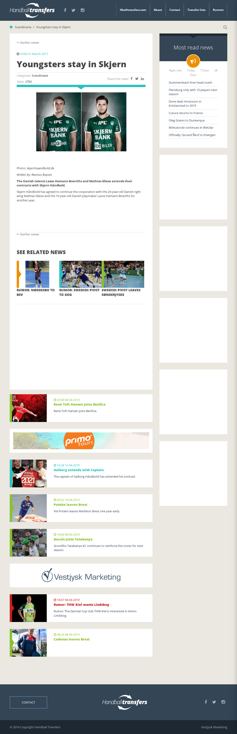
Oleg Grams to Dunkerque (187, 120)
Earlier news (29, 42)
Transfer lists (196, 10)
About (158, 10)
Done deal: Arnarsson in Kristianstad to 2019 (185, 103)
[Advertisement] (81, 340)
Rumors (218, 10)
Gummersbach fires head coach (190, 82)
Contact (174, 10)
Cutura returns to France (186, 113)
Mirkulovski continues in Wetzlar (191, 127)
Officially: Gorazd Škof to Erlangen (192, 135)
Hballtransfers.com (133, 10)
